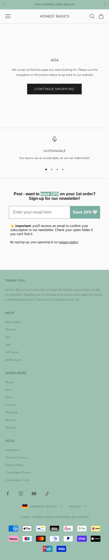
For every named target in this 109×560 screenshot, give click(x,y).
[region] (54, 148)
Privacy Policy (14, 465)
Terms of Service (16, 458)
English (75, 506)
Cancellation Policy (18, 472)
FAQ (8, 390)
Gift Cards (12, 352)
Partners (10, 428)
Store (8, 397)
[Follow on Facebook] (7, 493)
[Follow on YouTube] (34, 493)
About (9, 382)
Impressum (12, 450)
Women (10, 329)
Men (8, 337)
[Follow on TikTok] (47, 493)
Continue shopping (54, 89)
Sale (8, 345)
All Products (13, 360)
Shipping (11, 412)
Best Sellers (13, 322)
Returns (10, 420)
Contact (10, 405)
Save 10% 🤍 (85, 212)
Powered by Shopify (72, 517)
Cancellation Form (17, 480)
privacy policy (68, 242)
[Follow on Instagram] (20, 493)
